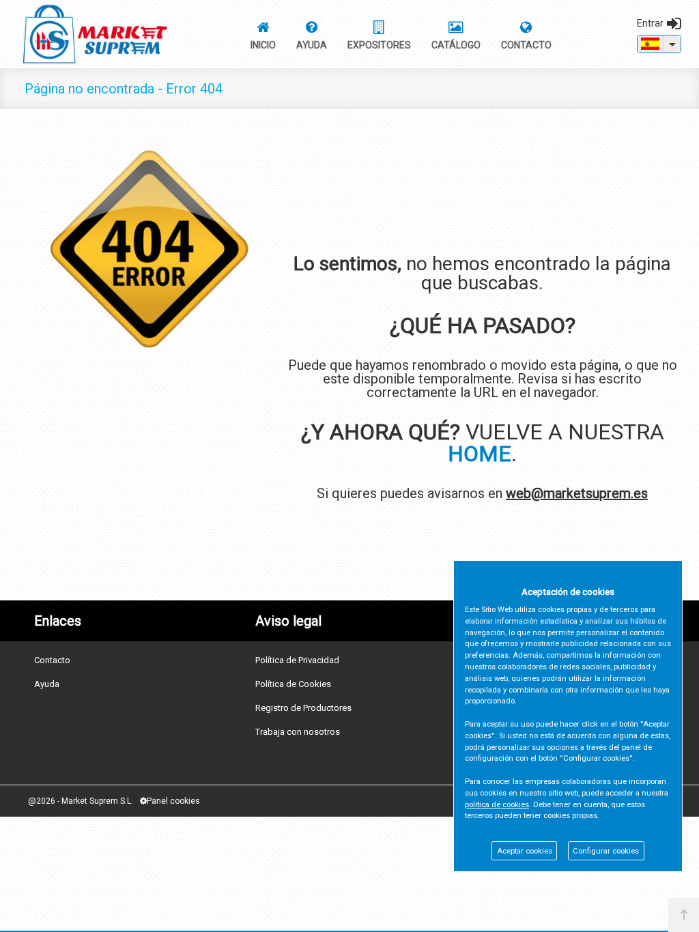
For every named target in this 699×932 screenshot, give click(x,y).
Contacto (52, 660)
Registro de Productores (303, 708)
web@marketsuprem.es (577, 493)
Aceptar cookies (524, 851)
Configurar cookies (606, 851)
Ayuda (46, 684)
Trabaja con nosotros (297, 732)
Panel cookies (173, 801)
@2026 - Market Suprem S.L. (80, 801)
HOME (479, 454)
